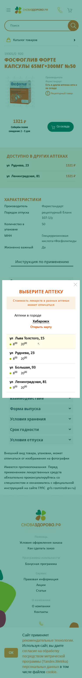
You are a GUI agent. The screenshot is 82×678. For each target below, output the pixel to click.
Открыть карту (41, 327)
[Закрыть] (75, 284)
